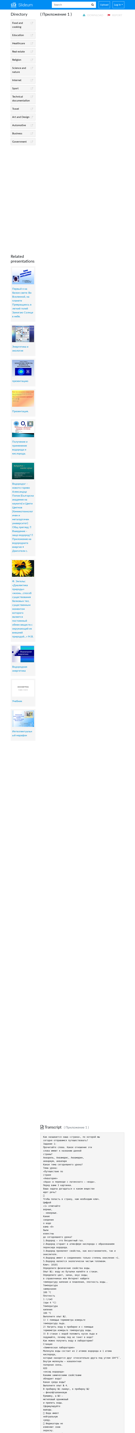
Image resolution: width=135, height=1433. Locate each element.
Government (19, 141)
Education (18, 35)
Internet (16, 80)
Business (17, 133)
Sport (15, 88)
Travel (15, 109)
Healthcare (18, 43)
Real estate (18, 51)
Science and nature (19, 70)
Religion (16, 60)
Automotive (19, 125)
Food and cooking (17, 25)
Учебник (17, 701)
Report (116, 15)
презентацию (20, 381)
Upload (104, 4)
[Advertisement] (23, 197)
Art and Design (20, 117)
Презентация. (20, 411)
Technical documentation (21, 98)
